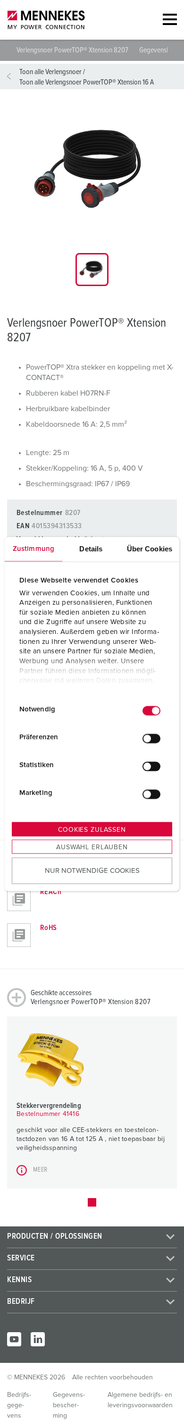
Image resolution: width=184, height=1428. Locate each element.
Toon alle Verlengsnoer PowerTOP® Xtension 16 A (86, 82)
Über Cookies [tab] (149, 549)
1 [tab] (92, 1202)
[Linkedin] (38, 1339)
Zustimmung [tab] (33, 548)
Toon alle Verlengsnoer (50, 72)
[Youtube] (14, 1339)
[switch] (151, 738)
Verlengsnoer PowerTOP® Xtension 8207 (73, 50)
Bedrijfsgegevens (19, 1405)
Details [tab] (90, 549)
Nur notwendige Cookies (92, 870)
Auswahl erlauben (91, 847)
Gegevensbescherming (69, 1405)
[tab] (92, 269)
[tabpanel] (92, 169)
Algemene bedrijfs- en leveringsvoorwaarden (140, 1400)
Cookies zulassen (91, 830)
